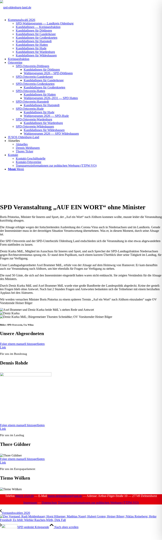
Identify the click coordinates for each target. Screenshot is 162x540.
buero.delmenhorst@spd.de (65, 496)
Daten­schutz (49, 502)
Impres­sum (30, 502)
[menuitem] (85, 37)
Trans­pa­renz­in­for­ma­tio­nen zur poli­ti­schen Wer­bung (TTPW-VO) (98, 502)
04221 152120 (24, 496)
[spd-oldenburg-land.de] (15, 7)
